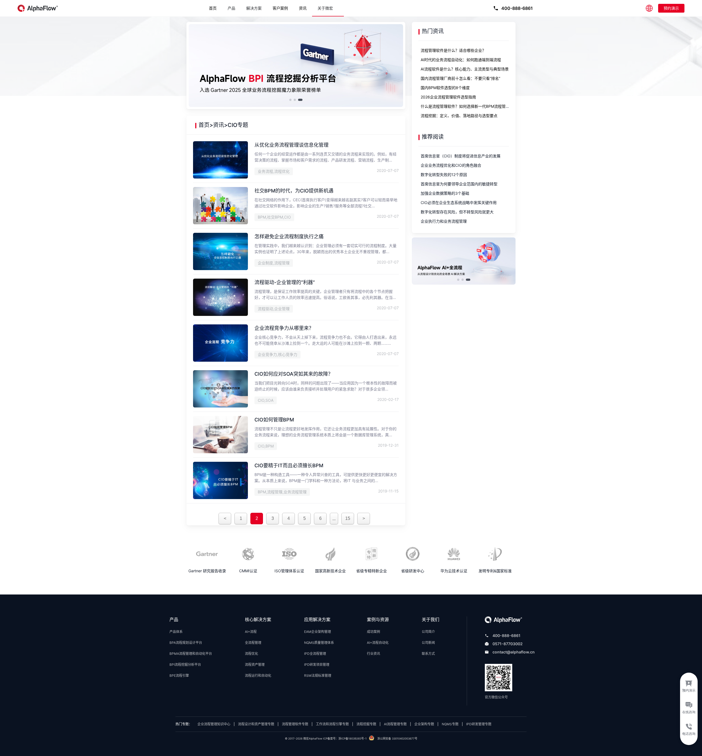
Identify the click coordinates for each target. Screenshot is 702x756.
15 (347, 518)
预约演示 (671, 8)
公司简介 (428, 632)
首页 (213, 8)
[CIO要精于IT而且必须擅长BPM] (220, 498)
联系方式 (428, 654)
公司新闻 (428, 643)
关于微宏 (325, 8)
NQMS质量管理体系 (319, 643)
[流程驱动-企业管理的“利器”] (220, 314)
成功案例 (373, 632)
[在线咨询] (689, 709)
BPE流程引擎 (179, 675)
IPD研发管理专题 (478, 724)
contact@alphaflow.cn (513, 652)
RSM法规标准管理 (317, 675)
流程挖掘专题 (366, 724)
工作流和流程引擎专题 (332, 724)
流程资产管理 (255, 664)
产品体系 (176, 632)
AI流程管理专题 (395, 724)
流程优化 (251, 654)
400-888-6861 (506, 635)
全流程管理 (253, 643)
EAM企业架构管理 (317, 632)
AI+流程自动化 (378, 643)
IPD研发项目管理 (316, 664)
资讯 (303, 8)
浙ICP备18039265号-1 (352, 738)
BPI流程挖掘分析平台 (185, 664)
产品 (231, 8)
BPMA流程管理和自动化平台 (190, 654)
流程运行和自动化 (258, 675)
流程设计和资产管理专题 (256, 724)
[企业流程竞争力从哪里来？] (220, 360)
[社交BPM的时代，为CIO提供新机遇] (220, 223)
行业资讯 (373, 654)
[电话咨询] (689, 733)
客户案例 (280, 8)
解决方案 (254, 8)
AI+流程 (251, 632)
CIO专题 (238, 125)
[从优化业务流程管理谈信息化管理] (220, 177)
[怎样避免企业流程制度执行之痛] (220, 269)
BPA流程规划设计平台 (185, 643)
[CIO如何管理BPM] (220, 452)
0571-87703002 (507, 643)
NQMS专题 (450, 724)
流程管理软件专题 (295, 724)
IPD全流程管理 (315, 654)
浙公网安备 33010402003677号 (397, 738)
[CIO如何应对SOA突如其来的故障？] (220, 406)
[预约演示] (689, 685)
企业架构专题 (424, 724)
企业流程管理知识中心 (213, 724)
